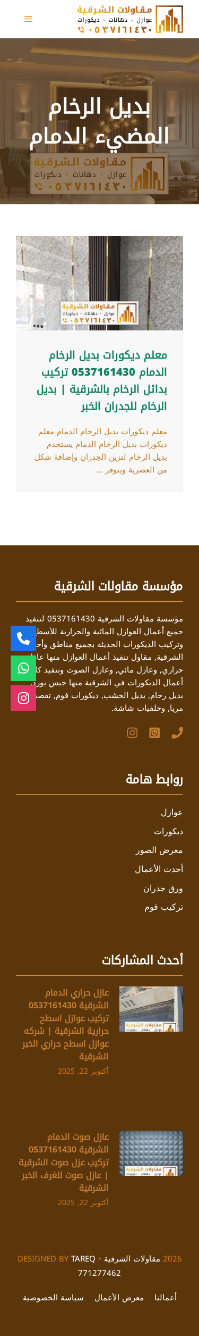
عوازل (172, 812)
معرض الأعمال (119, 1297)
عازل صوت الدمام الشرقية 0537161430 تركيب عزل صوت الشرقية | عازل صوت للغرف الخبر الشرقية (64, 1162)
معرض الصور (159, 850)
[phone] (177, 732)
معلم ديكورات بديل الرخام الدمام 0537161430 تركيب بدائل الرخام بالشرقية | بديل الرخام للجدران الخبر (102, 380)
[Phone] (23, 638)
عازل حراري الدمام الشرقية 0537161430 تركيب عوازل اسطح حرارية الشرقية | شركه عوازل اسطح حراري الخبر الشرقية (65, 1024)
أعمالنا (165, 1297)
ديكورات (168, 831)
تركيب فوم (163, 907)
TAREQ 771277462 (96, 1266)
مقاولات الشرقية (132, 1258)
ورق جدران (163, 888)
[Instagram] (132, 732)
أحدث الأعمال (159, 869)
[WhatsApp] (154, 732)
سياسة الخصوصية (53, 1297)
